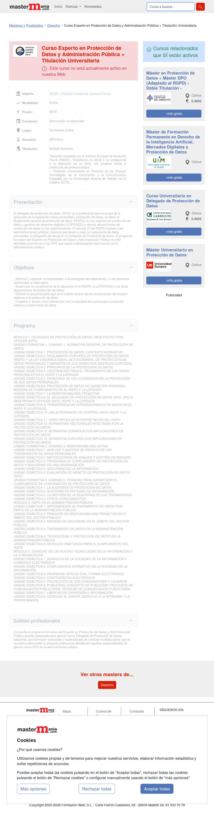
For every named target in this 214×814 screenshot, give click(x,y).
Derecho (107, 684)
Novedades (93, 6)
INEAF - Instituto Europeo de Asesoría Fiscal (80, 93)
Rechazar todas (96, 789)
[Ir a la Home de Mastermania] (40, 710)
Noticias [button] (72, 6)
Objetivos (24, 267)
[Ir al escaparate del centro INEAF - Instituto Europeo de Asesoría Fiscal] (26, 51)
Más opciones (33, 789)
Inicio (58, 6)
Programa (24, 325)
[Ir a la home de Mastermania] (29, 6)
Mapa (67, 711)
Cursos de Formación (104, 713)
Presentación (28, 201)
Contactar (137, 711)
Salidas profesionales (37, 620)
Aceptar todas (157, 789)
